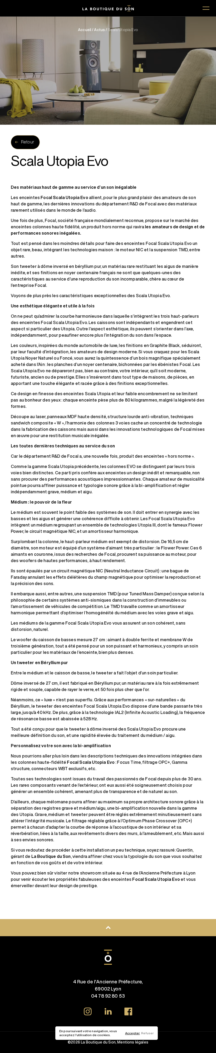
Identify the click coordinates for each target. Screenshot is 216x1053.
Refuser (147, 1033)
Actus (99, 30)
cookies (103, 1035)
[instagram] (87, 1012)
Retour (27, 142)
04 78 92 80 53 (108, 995)
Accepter (132, 1033)
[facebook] (128, 1012)
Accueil (84, 30)
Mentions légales (132, 1042)
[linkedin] (108, 1012)
